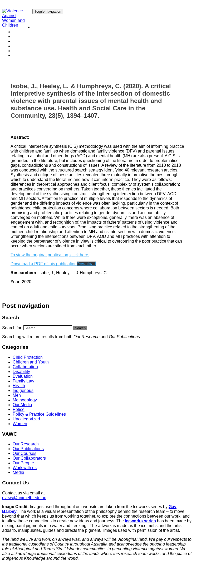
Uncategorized (26, 419)
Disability (21, 371)
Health (19, 386)
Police (18, 409)
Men (17, 395)
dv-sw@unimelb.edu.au (24, 497)
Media (18, 55)
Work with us (25, 50)
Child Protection (28, 357)
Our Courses (24, 36)
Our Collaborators (29, 41)
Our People (23, 46)
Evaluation (23, 376)
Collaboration (25, 367)
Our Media (22, 404)
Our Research (45, 27)
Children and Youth (31, 362)
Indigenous (23, 390)
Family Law (23, 381)
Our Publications (28, 32)
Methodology (25, 400)
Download (86, 264)
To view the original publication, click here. (50, 255)
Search (80, 328)
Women (20, 423)
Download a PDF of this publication (44, 264)
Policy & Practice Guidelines (39, 414)
